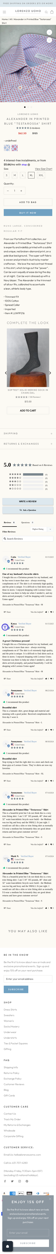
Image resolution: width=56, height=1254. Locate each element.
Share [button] (8, 612)
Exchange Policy (12, 1078)
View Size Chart (43, 168)
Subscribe (28, 1243)
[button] (47, 612)
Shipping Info (11, 1067)
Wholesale (9, 1130)
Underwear (10, 1032)
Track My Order (12, 1119)
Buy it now (28, 212)
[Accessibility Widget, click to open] (5, 627)
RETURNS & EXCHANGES (21, 443)
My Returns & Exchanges (17, 1124)
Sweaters (9, 1015)
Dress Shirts (10, 1009)
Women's (9, 1020)
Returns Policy (11, 1072)
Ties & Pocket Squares (16, 1043)
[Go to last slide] (6, 373)
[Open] (7, 1246)
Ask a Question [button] (29, 510)
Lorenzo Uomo (28, 114)
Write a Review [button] (27, 501)
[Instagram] (19, 1181)
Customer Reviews (14, 1084)
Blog (6, 1089)
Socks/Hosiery (11, 1026)
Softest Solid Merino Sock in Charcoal (28, 391)
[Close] (50, 1199)
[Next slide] (50, 373)
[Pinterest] (27, 1181)
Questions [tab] (25, 522)
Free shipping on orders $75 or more (28, 3)
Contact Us (10, 1113)
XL (31, 175)
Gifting (7, 1049)
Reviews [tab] (7, 522)
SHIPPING (11, 433)
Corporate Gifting (13, 1136)
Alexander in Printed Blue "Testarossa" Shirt (20, 604)
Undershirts (10, 1037)
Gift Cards (9, 1095)
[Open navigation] (4, 11)
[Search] (46, 11)
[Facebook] (5, 1181)
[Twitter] (12, 1181)
